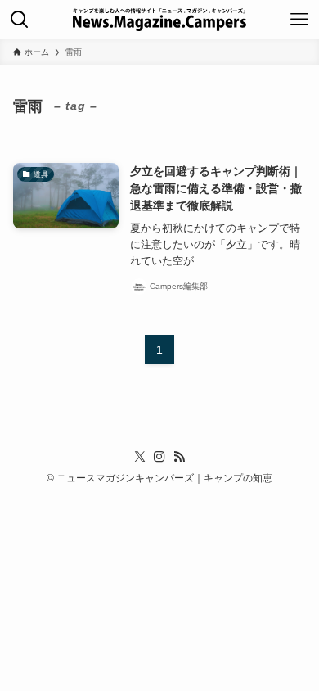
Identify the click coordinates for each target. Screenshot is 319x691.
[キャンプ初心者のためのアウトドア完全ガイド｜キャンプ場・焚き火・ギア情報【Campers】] (159, 19)
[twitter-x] (140, 456)
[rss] (179, 456)
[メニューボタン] (299, 19)
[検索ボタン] (19, 19)
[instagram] (159, 456)
